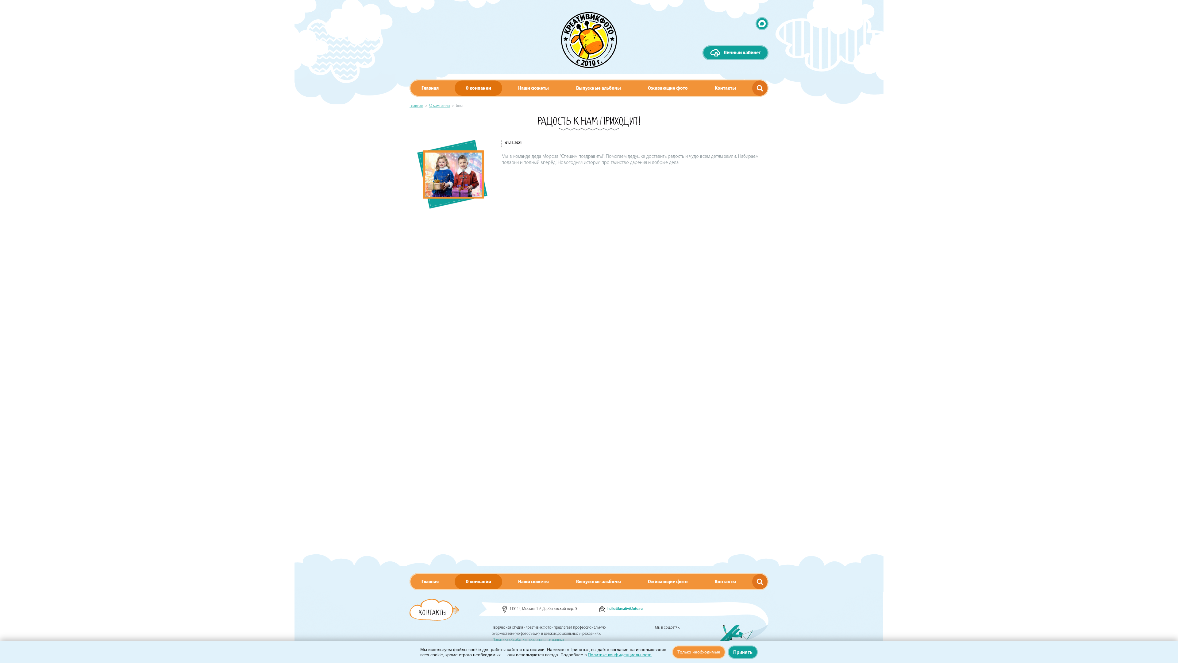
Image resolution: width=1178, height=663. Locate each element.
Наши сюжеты (533, 88)
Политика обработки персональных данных (528, 640)
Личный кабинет (742, 53)
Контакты (725, 88)
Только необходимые (698, 651)
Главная (430, 88)
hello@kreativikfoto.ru (625, 609)
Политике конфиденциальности (620, 654)
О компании (478, 88)
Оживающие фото (668, 88)
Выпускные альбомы (598, 88)
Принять (743, 652)
